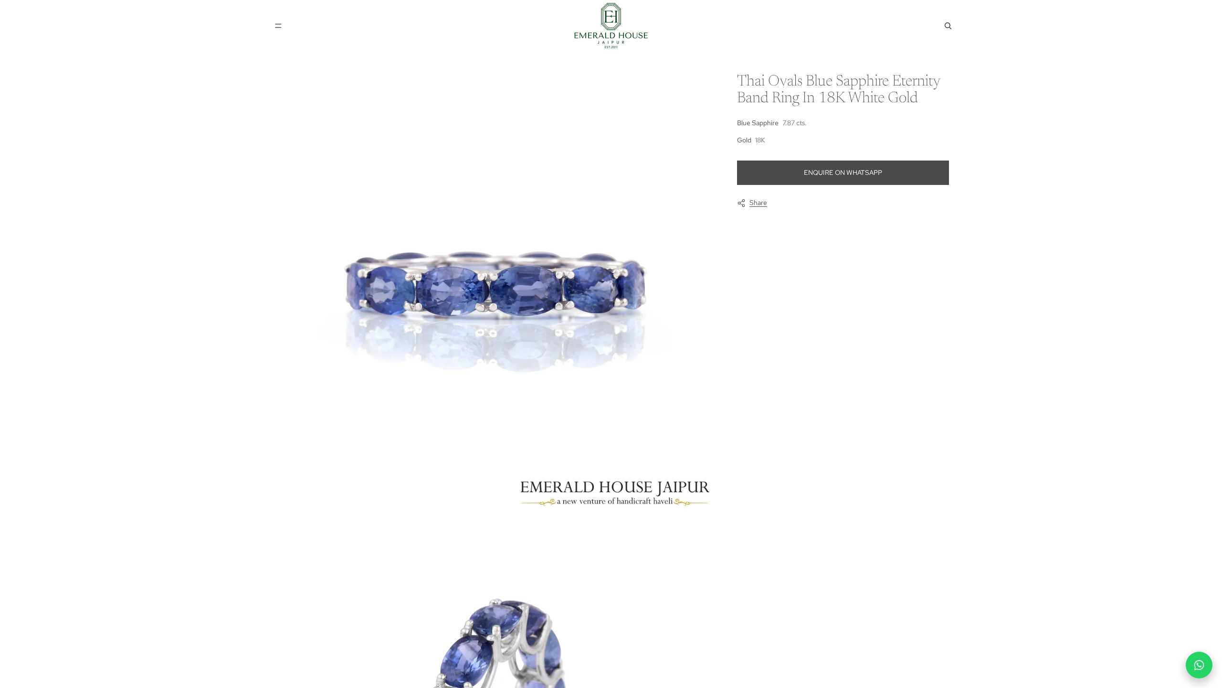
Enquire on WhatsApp (843, 172)
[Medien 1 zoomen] (493, 292)
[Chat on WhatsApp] (1199, 665)
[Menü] (278, 26)
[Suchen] (948, 25)
